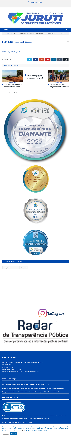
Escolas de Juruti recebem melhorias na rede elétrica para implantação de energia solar (35, 4)
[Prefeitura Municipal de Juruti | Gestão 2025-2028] (35, 17)
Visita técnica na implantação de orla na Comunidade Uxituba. (13, 85)
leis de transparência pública (32, 418)
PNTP (10, 422)
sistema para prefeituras (25, 416)
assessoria (45, 416)
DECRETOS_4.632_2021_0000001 (12, 52)
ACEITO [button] (13, 434)
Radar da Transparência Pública (23, 422)
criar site (13, 416)
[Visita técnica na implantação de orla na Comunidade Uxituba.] (12, 76)
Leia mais (22, 430)
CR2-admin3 (8, 47)
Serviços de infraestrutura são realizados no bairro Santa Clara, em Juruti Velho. (59, 86)
